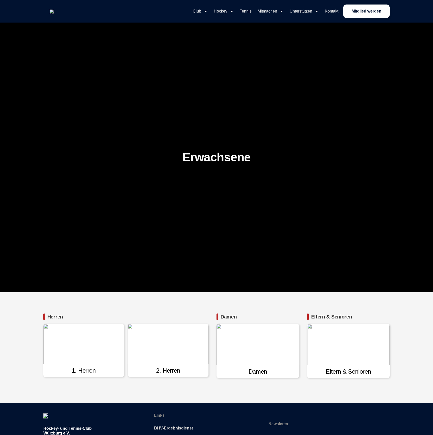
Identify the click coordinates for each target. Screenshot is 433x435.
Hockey (220, 11)
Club (197, 11)
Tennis (246, 11)
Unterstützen (301, 11)
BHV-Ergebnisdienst (173, 428)
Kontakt (331, 11)
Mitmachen (267, 11)
